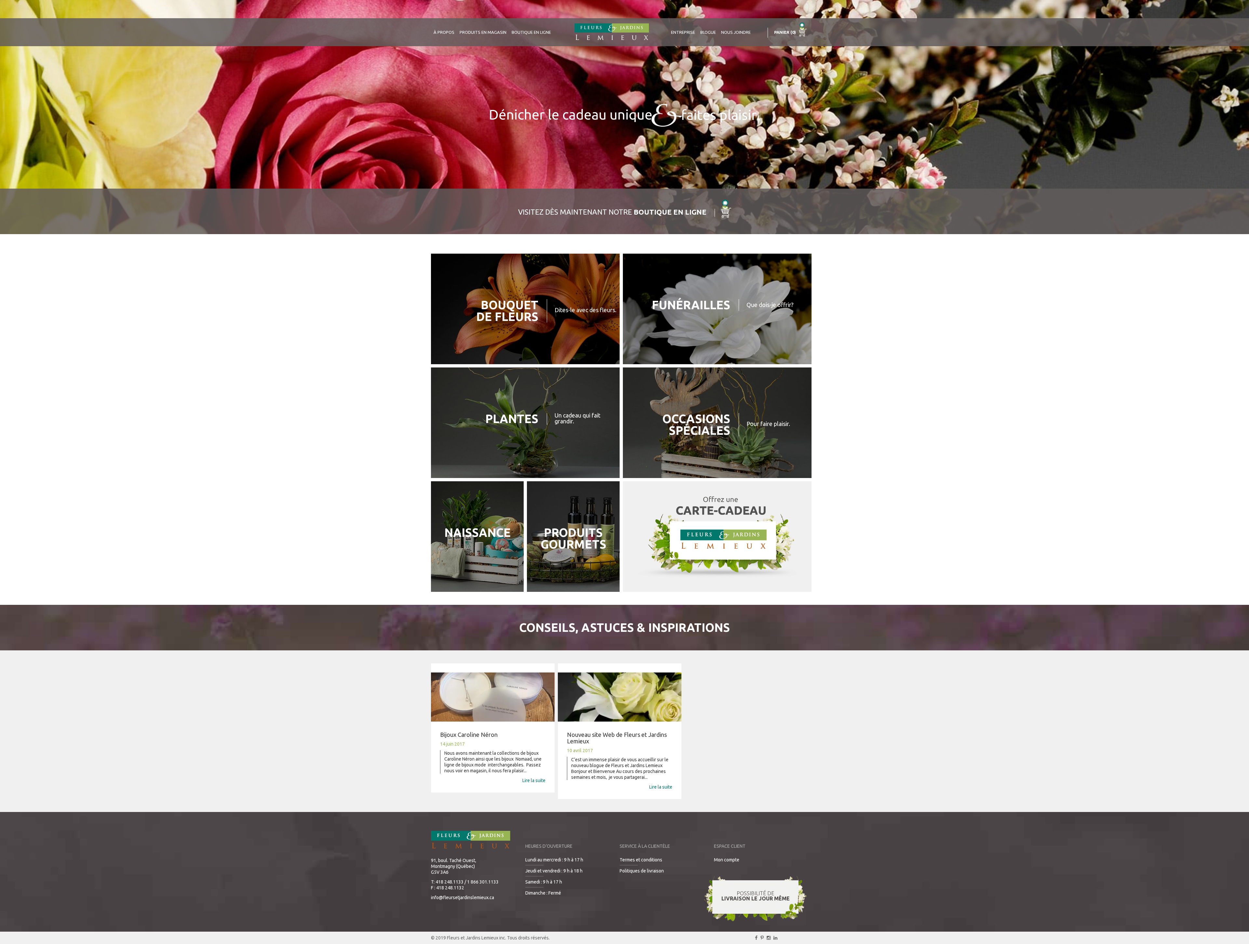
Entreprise (683, 32)
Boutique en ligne (531, 32)
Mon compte (726, 859)
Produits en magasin (483, 32)
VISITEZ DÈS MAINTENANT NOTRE (612, 212)
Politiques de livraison (642, 870)
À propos (444, 32)
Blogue (708, 32)
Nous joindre (736, 32)
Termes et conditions (641, 859)
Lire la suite (533, 780)
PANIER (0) (785, 32)
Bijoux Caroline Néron (469, 734)
